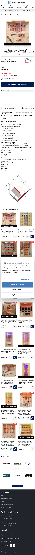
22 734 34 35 (7, 541)
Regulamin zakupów (6, 498)
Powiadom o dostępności (17, 85)
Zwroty (3, 501)
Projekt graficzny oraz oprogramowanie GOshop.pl (14, 552)
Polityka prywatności (6, 507)
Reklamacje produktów (7, 504)
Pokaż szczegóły (24, 279)
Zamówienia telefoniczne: (17, 10)
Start (2, 15)
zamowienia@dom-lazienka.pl (11, 538)
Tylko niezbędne (17, 294)
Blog (2, 495)
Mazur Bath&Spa (11, 61)
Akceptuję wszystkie (17, 284)
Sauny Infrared (14, 15)
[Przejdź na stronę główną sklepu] (17, 2)
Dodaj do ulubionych (9, 108)
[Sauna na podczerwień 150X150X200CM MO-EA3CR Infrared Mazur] (17, 32)
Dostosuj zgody (16, 289)
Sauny (6, 15)
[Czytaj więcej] (17, 486)
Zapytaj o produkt (29, 108)
